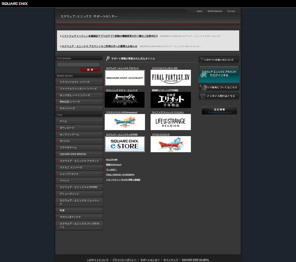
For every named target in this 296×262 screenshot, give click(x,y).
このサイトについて (98, 259)
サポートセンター (150, 259)
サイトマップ (171, 259)
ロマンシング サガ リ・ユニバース (122, 90)
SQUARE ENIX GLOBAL (195, 259)
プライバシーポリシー (124, 259)
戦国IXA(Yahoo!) (113, 164)
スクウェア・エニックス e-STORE (122, 134)
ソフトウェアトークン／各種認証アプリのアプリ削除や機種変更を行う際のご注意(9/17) (110, 36)
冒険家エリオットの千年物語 (165, 90)
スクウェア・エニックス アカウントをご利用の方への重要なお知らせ (99, 46)
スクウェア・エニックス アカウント (122, 68)
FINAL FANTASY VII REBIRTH (120, 175)
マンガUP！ (111, 170)
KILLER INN (111, 159)
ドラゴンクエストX (161, 134)
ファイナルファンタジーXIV (165, 68)
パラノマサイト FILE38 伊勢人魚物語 (123, 180)
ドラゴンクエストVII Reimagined (121, 112)
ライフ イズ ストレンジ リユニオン (168, 112)
